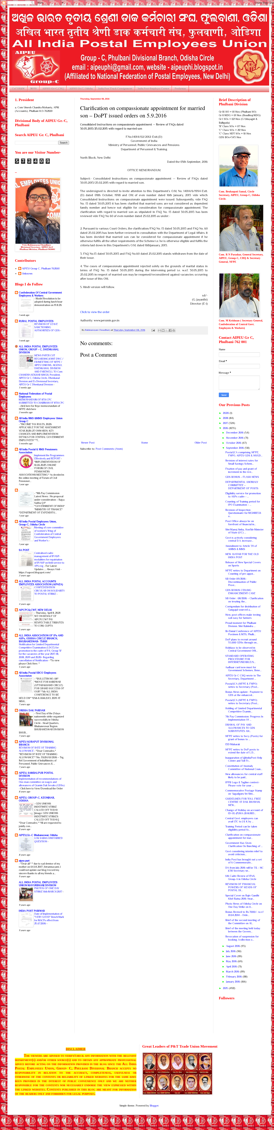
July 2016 (231, 951)
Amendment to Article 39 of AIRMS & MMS (241, 547)
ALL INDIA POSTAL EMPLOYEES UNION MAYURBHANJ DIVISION (38, 884)
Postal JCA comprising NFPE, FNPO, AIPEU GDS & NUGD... (243, 454)
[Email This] (159, 330)
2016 (226, 428)
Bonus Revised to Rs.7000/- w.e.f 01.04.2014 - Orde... (244, 913)
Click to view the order (95, 312)
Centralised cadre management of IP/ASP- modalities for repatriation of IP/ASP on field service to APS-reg (49, 559)
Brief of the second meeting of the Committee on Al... (242, 922)
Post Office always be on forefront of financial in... (240, 523)
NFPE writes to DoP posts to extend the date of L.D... (242, 751)
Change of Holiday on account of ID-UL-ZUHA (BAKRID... (244, 812)
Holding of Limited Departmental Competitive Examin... (243, 710)
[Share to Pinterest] (174, 330)
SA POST (24, 550)
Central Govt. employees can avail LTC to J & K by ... (241, 820)
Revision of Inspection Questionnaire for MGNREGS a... (243, 513)
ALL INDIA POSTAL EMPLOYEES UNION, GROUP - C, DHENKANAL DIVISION (39, 349)
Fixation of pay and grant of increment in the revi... (241, 470)
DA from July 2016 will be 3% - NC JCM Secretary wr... (244, 869)
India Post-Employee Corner (153, 88)
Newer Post (88, 442)
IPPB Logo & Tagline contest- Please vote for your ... (242, 784)
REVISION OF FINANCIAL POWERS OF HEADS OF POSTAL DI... (241, 887)
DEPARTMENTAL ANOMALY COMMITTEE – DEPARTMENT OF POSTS (241, 485)
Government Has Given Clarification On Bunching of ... (244, 844)
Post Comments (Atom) (109, 448)
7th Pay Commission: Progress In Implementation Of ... (244, 718)
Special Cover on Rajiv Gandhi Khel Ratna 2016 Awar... (242, 897)
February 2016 (234, 976)
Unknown (27, 273)
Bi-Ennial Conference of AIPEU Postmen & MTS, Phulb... (243, 633)
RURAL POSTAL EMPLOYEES (36, 321)
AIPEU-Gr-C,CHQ (53, 88)
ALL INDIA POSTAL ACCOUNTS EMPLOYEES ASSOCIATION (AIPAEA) (41, 583)
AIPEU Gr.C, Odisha (81, 88)
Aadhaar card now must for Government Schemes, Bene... (243, 669)
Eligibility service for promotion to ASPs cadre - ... (243, 495)
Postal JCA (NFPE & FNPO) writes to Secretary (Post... (242, 685)
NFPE (33, 88)
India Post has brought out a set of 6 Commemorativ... (243, 861)
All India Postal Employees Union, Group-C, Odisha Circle (37, 523)
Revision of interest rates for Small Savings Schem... (241, 462)
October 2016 (234, 442)
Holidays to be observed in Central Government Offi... (241, 649)
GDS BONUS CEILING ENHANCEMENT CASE (240, 592)
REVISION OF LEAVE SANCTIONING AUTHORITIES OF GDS (47, 327)
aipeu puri (24, 860)
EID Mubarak (232, 744)
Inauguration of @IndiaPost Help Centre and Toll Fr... (243, 759)
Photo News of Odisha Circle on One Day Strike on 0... (243, 905)
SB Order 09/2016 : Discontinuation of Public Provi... (241, 582)
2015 (226, 988)
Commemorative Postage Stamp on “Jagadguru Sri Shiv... (243, 792)
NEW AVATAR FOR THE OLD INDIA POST (242, 556)
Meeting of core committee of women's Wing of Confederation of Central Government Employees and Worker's (49, 534)
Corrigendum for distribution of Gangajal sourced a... (242, 608)
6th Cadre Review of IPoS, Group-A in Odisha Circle (240, 877)
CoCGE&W (18, 88)
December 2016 (235, 432)
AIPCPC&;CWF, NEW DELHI (35, 609)
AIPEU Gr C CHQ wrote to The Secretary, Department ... (243, 677)
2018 (226, 418)
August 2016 (233, 945)
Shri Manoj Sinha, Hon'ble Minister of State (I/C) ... (244, 531)
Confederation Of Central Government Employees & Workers (40, 294)
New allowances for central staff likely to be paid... (243, 776)
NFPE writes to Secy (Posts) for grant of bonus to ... (244, 738)
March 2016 (233, 971)
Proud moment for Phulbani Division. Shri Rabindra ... (240, 624)
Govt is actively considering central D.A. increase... (241, 539)
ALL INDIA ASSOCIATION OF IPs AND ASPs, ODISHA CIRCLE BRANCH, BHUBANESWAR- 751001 (41, 638)
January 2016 (233, 981)
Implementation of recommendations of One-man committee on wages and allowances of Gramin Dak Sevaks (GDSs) (42, 782)
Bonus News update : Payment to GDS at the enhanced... (244, 693)
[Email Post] (152, 330)
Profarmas (180, 88)
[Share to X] (167, 330)
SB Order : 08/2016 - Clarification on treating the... (244, 600)
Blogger (154, 1105)
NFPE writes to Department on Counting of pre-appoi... (243, 572)
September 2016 (235, 447)
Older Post (201, 442)
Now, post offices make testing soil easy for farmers (243, 616)
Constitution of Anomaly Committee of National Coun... (243, 767)
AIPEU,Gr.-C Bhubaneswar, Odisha (38, 835)
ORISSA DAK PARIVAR (32, 710)
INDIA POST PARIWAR (32, 910)
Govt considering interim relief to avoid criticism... (244, 853)
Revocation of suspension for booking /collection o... (242, 938)
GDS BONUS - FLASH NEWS (242, 476)
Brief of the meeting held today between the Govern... (242, 930)
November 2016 (235, 437)
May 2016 (232, 961)
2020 (226, 412)
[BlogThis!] (163, 330)
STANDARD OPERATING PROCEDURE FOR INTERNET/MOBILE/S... (240, 659)
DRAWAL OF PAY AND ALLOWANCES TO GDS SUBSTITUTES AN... (240, 728)
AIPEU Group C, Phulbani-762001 (40, 268)
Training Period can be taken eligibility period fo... (241, 828)
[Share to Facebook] (170, 330)
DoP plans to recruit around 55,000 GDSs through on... (241, 641)
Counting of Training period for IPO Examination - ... (242, 503)
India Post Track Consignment (115, 88)
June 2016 (231, 956)
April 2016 (232, 966)
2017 (226, 423)
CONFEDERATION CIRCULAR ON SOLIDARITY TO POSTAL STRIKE (49, 590)
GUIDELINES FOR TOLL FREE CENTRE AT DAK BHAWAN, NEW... (243, 802)
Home (144, 442)
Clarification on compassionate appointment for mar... (243, 836)
